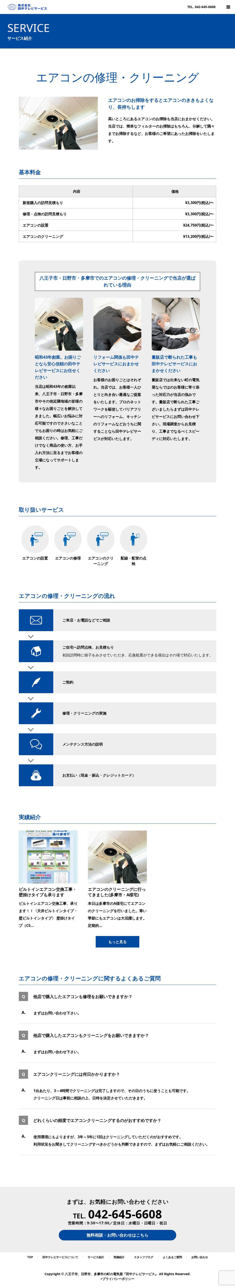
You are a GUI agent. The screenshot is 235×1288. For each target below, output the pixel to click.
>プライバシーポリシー (117, 1279)
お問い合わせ (199, 1257)
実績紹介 (119, 1257)
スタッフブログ (143, 1257)
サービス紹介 (96, 1257)
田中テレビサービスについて (60, 1257)
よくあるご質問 (172, 1257)
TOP (30, 1257)
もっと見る (117, 941)
